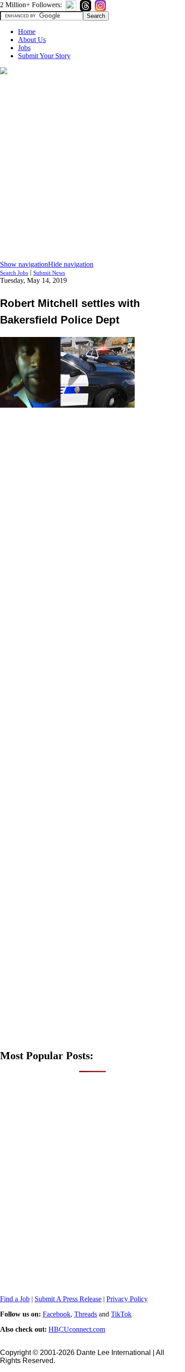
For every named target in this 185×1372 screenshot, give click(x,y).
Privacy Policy (127, 1299)
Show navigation (24, 264)
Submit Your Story (44, 56)
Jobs (24, 47)
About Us (32, 39)
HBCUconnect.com (76, 1329)
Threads (85, 1314)
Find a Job (15, 1299)
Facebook (56, 1314)
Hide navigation (70, 264)
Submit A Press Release (68, 1299)
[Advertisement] (92, 168)
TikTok (121, 1314)
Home (26, 31)
